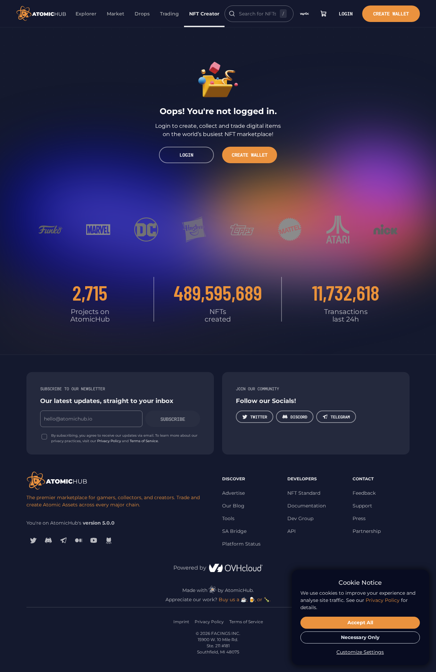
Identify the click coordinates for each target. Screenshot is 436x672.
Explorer (86, 14)
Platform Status (241, 544)
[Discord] (48, 540)
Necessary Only (360, 637)
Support (362, 506)
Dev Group (300, 518)
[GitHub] (109, 540)
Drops (142, 14)
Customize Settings (360, 652)
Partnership (367, 531)
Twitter (258, 416)
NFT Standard (303, 493)
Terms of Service (144, 441)
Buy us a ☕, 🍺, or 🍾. (245, 599)
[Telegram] (63, 540)
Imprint (181, 621)
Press (359, 518)
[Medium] (78, 540)
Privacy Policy (109, 441)
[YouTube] (94, 540)
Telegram (340, 416)
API (291, 531)
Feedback (364, 493)
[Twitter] (33, 540)
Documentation (306, 506)
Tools (228, 518)
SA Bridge (234, 531)
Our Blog (233, 506)
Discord (298, 416)
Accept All (360, 622)
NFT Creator (204, 14)
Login (346, 13)
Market (115, 14)
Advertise (233, 493)
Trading (169, 14)
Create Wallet (391, 13)
